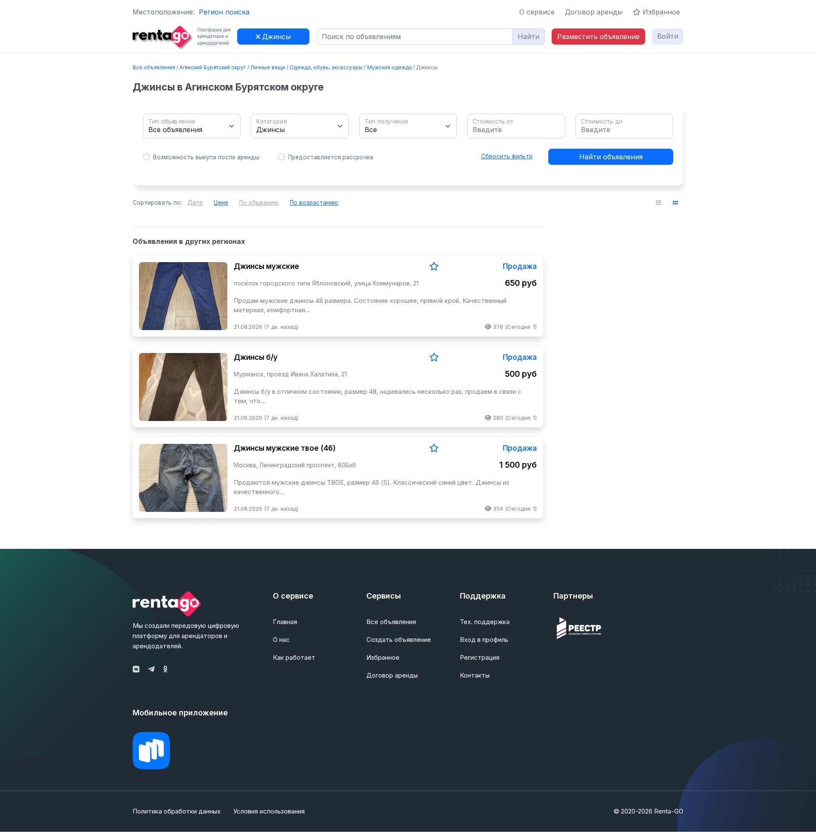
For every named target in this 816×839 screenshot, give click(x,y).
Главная (285, 622)
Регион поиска (224, 12)
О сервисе (537, 12)
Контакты (475, 675)
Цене (221, 202)
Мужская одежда (389, 67)
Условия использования (269, 811)
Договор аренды (594, 12)
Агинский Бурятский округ (212, 67)
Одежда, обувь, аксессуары (326, 67)
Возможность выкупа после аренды (206, 157)
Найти (528, 36)
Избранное (660, 12)
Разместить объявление (598, 36)
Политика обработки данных (177, 811)
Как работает (294, 657)
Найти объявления (611, 157)
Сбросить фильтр (507, 156)
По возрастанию (314, 202)
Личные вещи (267, 67)
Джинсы (275, 36)
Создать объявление (398, 640)
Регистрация (479, 657)
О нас (281, 640)
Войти (667, 36)
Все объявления (154, 67)
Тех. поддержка (485, 622)
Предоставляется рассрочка (330, 157)
